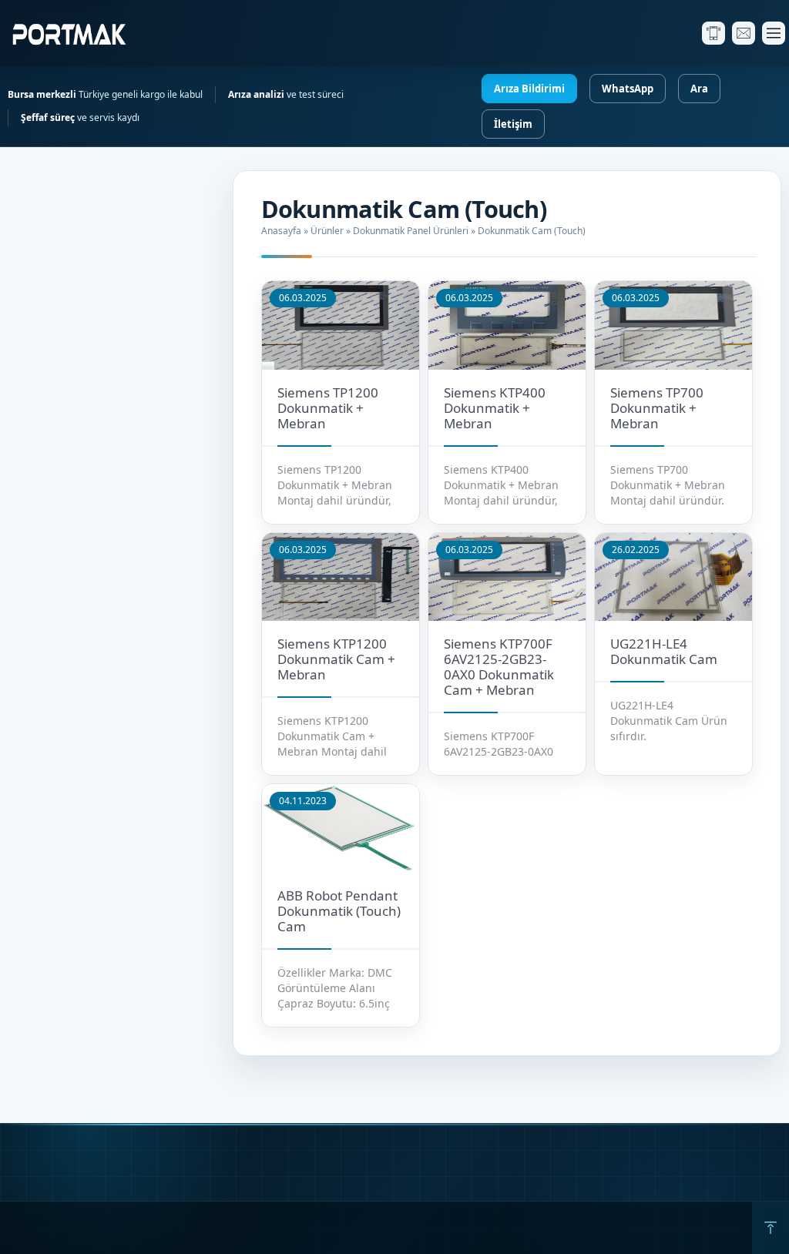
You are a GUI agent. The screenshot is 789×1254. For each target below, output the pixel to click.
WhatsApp (627, 89)
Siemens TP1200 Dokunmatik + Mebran (327, 408)
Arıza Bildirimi (529, 89)
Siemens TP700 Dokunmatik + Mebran (656, 408)
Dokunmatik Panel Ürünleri (410, 230)
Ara (699, 89)
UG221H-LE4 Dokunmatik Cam (663, 651)
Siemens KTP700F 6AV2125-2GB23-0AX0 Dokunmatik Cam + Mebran (499, 667)
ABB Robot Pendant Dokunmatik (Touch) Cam (339, 911)
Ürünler (327, 230)
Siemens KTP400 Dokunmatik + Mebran (495, 408)
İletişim (513, 124)
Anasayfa (281, 230)
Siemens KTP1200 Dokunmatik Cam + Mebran (336, 659)
